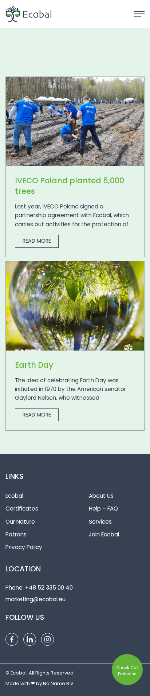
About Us (101, 496)
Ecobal (14, 496)
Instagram (47, 639)
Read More (37, 241)
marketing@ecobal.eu (35, 599)
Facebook (11, 639)
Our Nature (20, 521)
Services (100, 521)
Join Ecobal (104, 534)
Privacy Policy (23, 547)
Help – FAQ (103, 508)
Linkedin (29, 639)
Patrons (16, 534)
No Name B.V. (59, 683)
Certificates (21, 508)
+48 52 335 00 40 (49, 587)
